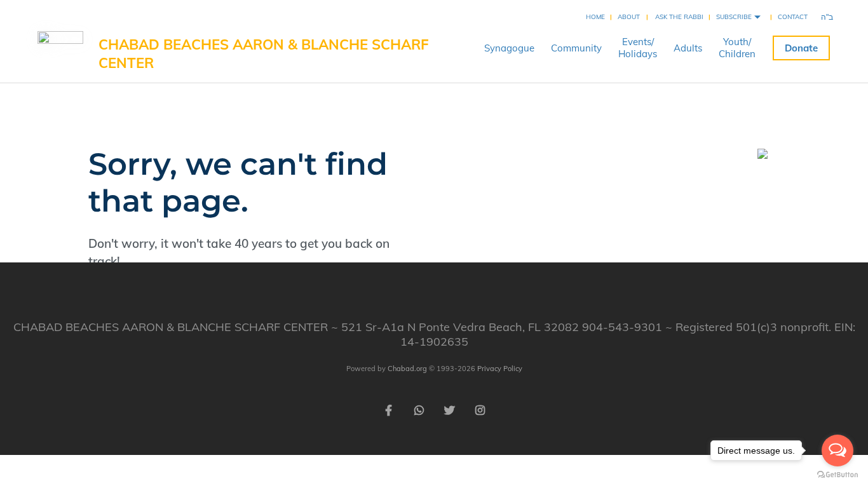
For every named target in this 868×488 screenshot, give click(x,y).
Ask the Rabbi (679, 17)
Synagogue (509, 48)
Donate (801, 48)
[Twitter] (449, 409)
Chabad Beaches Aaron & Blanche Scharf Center (263, 54)
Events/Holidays (637, 48)
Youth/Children (737, 48)
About (629, 17)
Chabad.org (407, 368)
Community (576, 48)
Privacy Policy (499, 368)
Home (595, 17)
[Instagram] (480, 409)
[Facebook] (388, 409)
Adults (688, 48)
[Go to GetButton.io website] (837, 475)
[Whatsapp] (419, 409)
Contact (793, 17)
